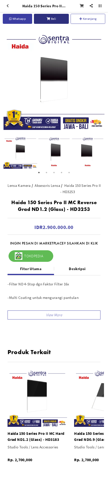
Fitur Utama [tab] (30, 268)
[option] (54, 79)
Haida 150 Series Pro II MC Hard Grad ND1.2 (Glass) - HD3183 (36, 436)
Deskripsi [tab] (77, 268)
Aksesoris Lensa (47, 185)
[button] (54, 314)
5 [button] (69, 172)
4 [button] (61, 172)
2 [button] (46, 172)
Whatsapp (19, 19)
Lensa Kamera (19, 185)
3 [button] (54, 172)
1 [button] (38, 172)
